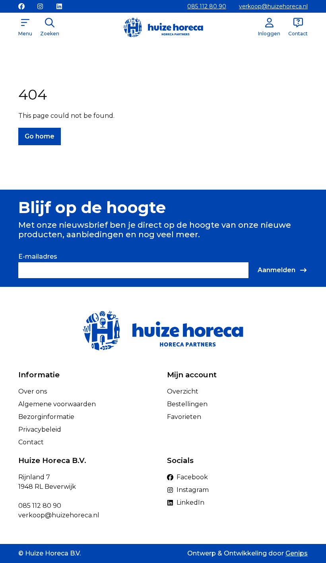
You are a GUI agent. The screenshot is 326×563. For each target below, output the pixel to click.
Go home (39, 136)
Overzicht (182, 391)
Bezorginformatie (46, 417)
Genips (296, 553)
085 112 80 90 (206, 6)
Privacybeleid (39, 429)
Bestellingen (187, 404)
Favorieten (184, 417)
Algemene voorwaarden (57, 404)
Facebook (192, 477)
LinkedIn (190, 502)
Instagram (193, 490)
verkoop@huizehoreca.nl (273, 6)
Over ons (32, 391)
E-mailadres (37, 256)
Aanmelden (276, 270)
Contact (31, 442)
